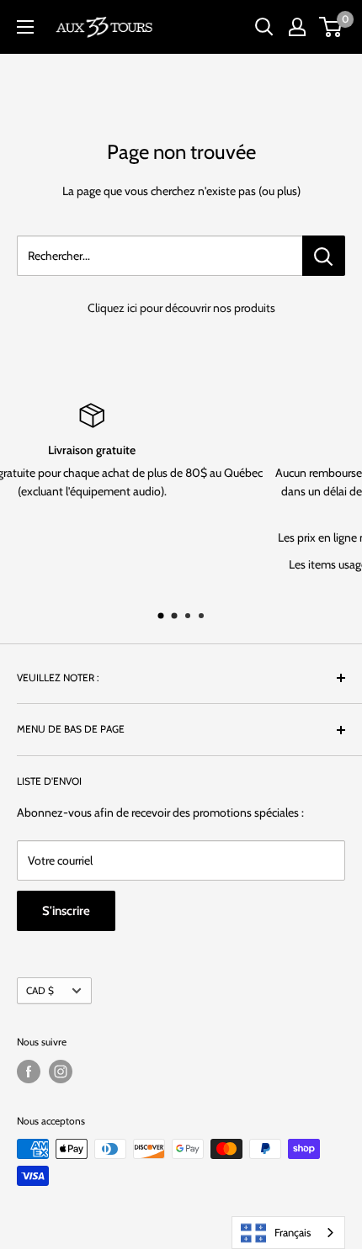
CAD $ (40, 991)
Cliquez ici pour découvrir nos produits (181, 307)
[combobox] (288, 1232)
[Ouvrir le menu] (25, 27)
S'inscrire (66, 910)
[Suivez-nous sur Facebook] (28, 1071)
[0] (331, 27)
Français (292, 1232)
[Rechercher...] (323, 256)
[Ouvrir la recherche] (264, 27)
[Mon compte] (297, 27)
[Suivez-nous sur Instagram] (60, 1071)
